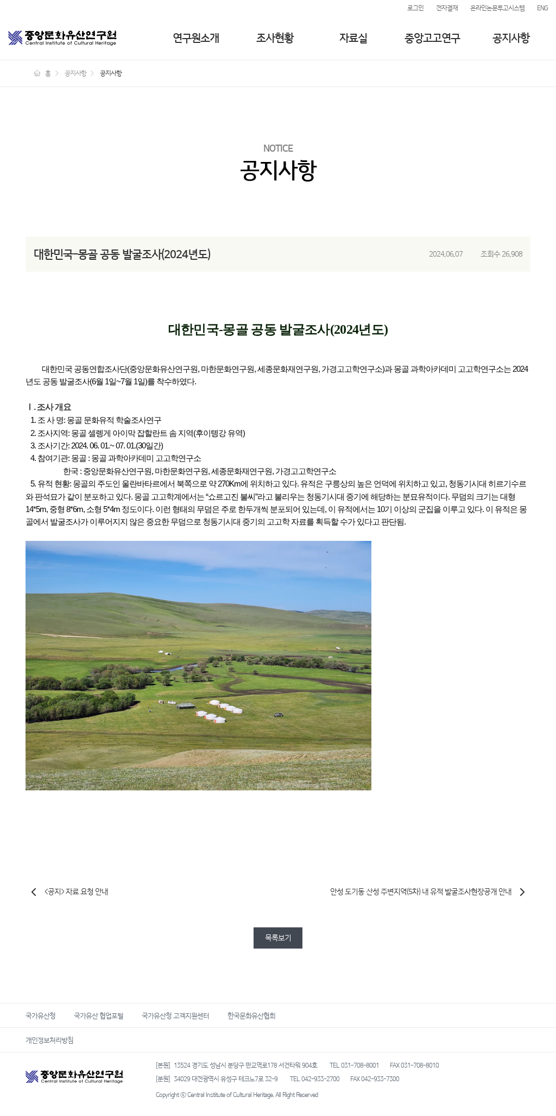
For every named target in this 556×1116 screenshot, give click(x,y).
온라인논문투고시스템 (497, 8)
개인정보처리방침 (49, 1040)
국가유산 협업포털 (98, 1015)
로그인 (415, 8)
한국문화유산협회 (251, 1015)
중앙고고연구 (432, 38)
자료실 (353, 38)
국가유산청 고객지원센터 (175, 1015)
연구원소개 (196, 38)
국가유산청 (40, 1015)
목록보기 (278, 938)
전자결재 (447, 8)
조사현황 (274, 38)
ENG (542, 8)
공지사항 (510, 38)
